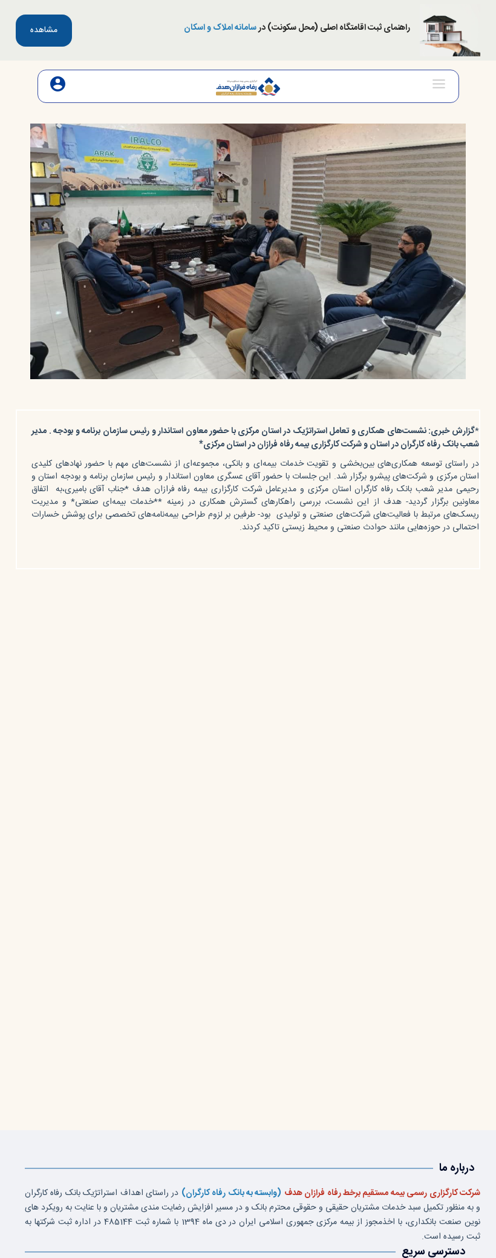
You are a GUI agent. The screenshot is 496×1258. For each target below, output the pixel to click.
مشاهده (43, 30)
